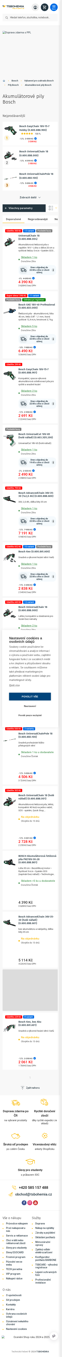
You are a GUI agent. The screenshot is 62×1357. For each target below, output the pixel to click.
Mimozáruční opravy (42, 1243)
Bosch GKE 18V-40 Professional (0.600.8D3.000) (36, 306)
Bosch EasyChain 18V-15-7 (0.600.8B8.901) (33, 371)
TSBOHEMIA (42, 1351)
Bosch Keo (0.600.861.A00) (34, 551)
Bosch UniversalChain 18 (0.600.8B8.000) (32, 608)
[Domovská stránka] (4, 81)
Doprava (40, 1223)
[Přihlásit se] (35, 7)
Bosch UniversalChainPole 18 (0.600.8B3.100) (35, 735)
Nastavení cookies (16, 1329)
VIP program (13, 1273)
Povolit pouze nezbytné (30, 715)
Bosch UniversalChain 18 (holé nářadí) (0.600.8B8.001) (36, 797)
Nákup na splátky (44, 1228)
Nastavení (30, 706)
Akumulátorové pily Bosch (38, 85)
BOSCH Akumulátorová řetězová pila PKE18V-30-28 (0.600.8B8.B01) (37, 859)
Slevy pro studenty (16, 1247)
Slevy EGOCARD (15, 1252)
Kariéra (10, 1309)
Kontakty (11, 1304)
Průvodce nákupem (17, 1223)
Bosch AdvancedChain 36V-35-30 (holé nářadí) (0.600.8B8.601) (36, 920)
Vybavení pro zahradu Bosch (39, 80)
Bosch (15, 80)
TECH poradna (14, 1269)
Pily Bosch (13, 85)
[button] (37, 258)
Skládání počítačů (45, 1237)
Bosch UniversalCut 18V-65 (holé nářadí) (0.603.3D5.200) (35, 436)
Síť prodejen (13, 1300)
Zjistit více (14, 685)
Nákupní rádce (14, 1278)
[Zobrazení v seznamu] (52, 208)
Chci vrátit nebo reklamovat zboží (15, 1242)
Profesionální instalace (43, 1281)
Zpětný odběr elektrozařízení (43, 1251)
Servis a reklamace (17, 1235)
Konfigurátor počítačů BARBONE (45, 1258)
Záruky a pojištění (45, 1232)
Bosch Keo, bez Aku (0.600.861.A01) (29, 1023)
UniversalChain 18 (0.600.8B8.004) (29, 237)
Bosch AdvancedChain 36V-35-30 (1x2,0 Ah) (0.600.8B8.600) (36, 494)
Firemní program (15, 1257)
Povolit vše (30, 696)
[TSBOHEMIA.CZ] (13, 7)
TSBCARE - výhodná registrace (46, 1266)
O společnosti (14, 1295)
